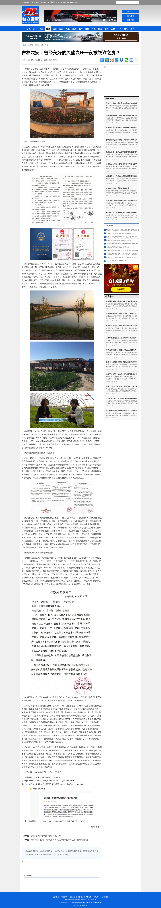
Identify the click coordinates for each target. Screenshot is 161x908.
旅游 (100, 29)
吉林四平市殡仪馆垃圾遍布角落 (117, 188)
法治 (55, 29)
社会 (42, 29)
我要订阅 (130, 20)
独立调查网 (30, 15)
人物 (113, 29)
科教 (93, 29)
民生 (68, 29)
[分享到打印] (131, 60)
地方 (81, 29)
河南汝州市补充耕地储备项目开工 (47, 835)
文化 (87, 29)
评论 (74, 29)
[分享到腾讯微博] (116, 60)
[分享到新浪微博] (112, 60)
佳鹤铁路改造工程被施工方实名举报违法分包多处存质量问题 (60, 839)
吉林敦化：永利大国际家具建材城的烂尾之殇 (120, 233)
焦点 (61, 29)
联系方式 (64, 897)
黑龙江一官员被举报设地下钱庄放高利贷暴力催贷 (121, 237)
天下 (35, 29)
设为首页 (130, 11)
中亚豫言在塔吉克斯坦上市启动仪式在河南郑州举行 (122, 250)
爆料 (132, 29)
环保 (119, 29)
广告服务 (88, 897)
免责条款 (72, 897)
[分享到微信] (126, 60)
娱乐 (126, 29)
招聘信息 (80, 897)
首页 (29, 29)
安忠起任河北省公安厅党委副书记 (116, 261)
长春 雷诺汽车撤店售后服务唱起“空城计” (118, 240)
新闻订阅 (105, 897)
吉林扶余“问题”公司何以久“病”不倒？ (117, 247)
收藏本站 (130, 16)
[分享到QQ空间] (107, 60)
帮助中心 (97, 897)
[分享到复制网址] (136, 60)
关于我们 (56, 897)
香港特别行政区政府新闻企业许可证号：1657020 (80, 900)
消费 (106, 29)
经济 (48, 29)
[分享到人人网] (121, 60)
